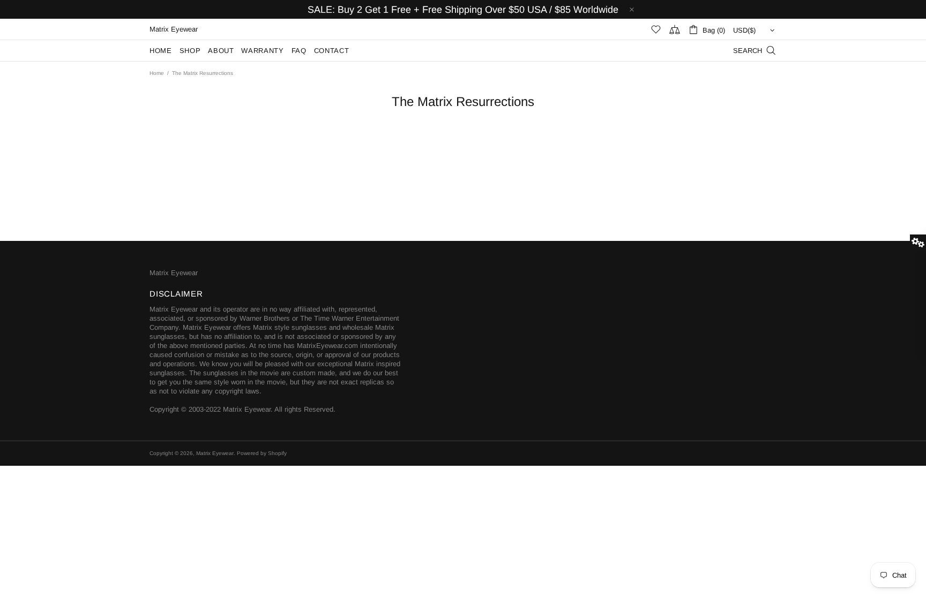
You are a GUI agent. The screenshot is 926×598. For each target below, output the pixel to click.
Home (157, 73)
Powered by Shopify (262, 453)
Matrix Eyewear (174, 273)
